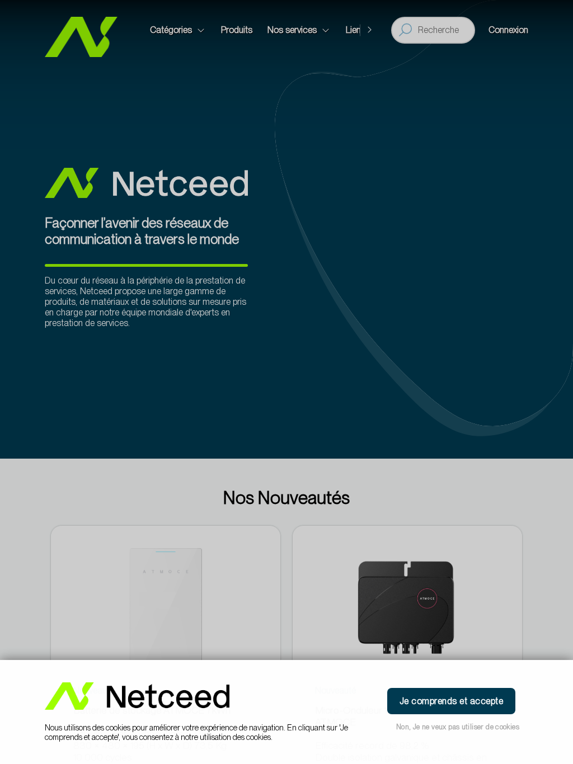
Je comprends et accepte (451, 701)
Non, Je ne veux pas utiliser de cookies (457, 727)
